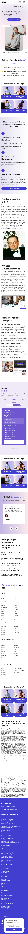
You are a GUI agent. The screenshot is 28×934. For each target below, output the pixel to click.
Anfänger (16, 672)
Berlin (15, 630)
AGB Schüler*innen (5, 898)
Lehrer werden (4, 883)
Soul (2, 649)
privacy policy (16, 926)
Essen (2, 611)
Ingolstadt (16, 609)
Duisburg (16, 611)
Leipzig (16, 626)
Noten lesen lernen (5, 907)
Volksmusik (16, 647)
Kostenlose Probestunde (14, 19)
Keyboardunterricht (5, 869)
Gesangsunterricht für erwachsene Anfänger (10, 824)
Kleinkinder (3, 672)
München (3, 632)
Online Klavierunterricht (6, 839)
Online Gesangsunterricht (6, 822)
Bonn (2, 615)
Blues (2, 653)
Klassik (2, 657)
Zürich (2, 596)
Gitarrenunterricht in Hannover (7, 853)
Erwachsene (4, 674)
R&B (15, 657)
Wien (15, 599)
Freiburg (3, 634)
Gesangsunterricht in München (7, 820)
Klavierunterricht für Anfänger (7, 841)
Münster (3, 605)
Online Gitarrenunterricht (6, 856)
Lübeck (16, 603)
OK (14, 929)
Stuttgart (16, 622)
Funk (15, 649)
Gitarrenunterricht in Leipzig (7, 852)
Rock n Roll (4, 643)
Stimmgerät (3, 892)
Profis (2, 668)
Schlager (16, 643)
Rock (15, 653)
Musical (3, 647)
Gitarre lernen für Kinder (6, 860)
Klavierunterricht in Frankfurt (7, 838)
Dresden (16, 619)
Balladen (16, 645)
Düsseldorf (3, 628)
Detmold (16, 613)
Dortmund (3, 624)
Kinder (2, 670)
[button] (26, 2)
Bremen (16, 624)
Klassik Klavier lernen (5, 845)
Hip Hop (3, 651)
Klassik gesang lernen (5, 830)
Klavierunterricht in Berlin (6, 837)
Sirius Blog (3, 899)
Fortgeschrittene (18, 668)
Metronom (3, 894)
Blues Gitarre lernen (5, 863)
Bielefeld (16, 615)
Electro (3, 645)
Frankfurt (3, 626)
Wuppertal (16, 596)
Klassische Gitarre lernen (6, 864)
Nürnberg (3, 622)
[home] (4, 2)
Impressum (3, 886)
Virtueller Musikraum (5, 880)
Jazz (2, 659)
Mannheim (16, 605)
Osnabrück (16, 601)
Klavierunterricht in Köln (6, 835)
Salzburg (3, 601)
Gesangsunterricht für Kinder (7, 827)
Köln (15, 628)
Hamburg (3, 630)
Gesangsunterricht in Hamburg (7, 819)
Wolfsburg (3, 599)
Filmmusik (3, 655)
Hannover (16, 632)
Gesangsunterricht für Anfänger (8, 823)
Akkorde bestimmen (5, 906)
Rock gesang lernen (5, 831)
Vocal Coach (4, 872)
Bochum (3, 613)
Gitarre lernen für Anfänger (7, 857)
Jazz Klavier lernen (5, 846)
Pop (15, 651)
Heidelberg (4, 607)
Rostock (3, 603)
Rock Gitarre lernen (5, 861)
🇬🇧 (24, 2)
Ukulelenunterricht (5, 871)
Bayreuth (3, 619)
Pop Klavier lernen (5, 848)
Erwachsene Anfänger (19, 670)
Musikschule (3, 879)
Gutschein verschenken (6, 896)
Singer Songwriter (5, 868)
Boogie (16, 655)
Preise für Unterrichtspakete (7, 895)
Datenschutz (4, 884)
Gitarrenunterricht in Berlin (6, 854)
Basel (15, 617)
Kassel (15, 607)
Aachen (3, 617)
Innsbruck (3, 609)
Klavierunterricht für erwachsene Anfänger (10, 842)
